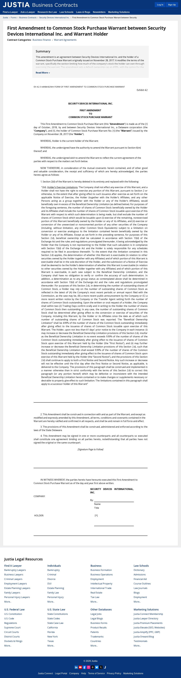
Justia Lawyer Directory (146, 618)
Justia (5, 17)
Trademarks (97, 636)
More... (7, 601)
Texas (50, 641)
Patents (94, 632)
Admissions (140, 574)
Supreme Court (12, 627)
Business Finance (42, 39)
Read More (42, 72)
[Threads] (92, 667)
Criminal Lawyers (13, 579)
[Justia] (16, 4)
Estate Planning (55, 588)
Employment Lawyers (15, 583)
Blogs (137, 592)
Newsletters (99, 12)
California (52, 627)
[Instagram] (88, 667)
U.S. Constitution (13, 614)
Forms (14, 17)
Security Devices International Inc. (54, 17)
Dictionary (139, 570)
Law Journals (140, 588)
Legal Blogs (96, 618)
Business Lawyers (13, 574)
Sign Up (172, 5)
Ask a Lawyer (28, 12)
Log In (160, 5)
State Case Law (55, 623)
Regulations (10, 623)
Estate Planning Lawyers (17, 588)
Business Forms (98, 623)
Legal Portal (61, 673)
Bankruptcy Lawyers (15, 570)
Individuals (54, 565)
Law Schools (66, 12)
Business (95, 565)
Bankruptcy (53, 570)
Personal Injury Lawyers (17, 597)
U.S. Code (9, 618)
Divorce (51, 579)
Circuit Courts (11, 632)
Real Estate (96, 592)
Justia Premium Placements (148, 623)
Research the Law (47, 12)
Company (74, 673)
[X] (101, 667)
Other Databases (101, 609)
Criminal (51, 574)
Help (83, 673)
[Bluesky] (96, 667)
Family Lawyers (12, 592)
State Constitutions (57, 614)
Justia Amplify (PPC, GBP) (147, 632)
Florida (51, 632)
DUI (49, 583)
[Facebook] (84, 667)
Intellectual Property (101, 583)
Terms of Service (96, 673)
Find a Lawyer (10, 12)
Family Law (53, 592)
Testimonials (140, 641)
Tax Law (94, 597)
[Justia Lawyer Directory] (105, 667)
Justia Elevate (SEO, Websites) (149, 627)
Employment (97, 579)
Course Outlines (142, 583)
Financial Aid (140, 579)
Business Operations (101, 574)
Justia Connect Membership (148, 614)
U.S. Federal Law (14, 609)
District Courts (12, 636)
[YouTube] (80, 667)
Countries (95, 641)
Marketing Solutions (119, 12)
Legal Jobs (96, 614)
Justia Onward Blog (144, 636)
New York (52, 636)
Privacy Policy (114, 673)
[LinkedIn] (76, 667)
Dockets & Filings (13, 641)
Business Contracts (27, 17)
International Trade (100, 588)
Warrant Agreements (65, 39)
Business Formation (101, 570)
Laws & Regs (83, 12)
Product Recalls (98, 627)
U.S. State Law (56, 609)
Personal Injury (55, 597)
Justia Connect (45, 673)
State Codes (53, 618)
